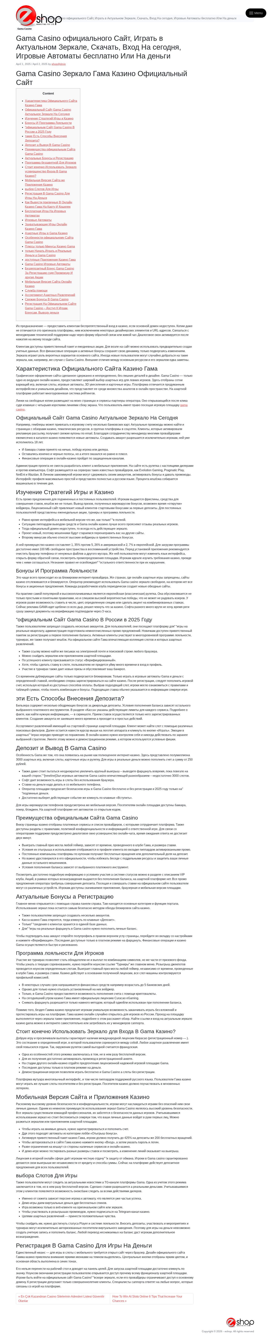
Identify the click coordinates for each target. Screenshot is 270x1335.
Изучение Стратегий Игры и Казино (49, 118)
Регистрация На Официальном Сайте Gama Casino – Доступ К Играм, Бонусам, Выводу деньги (50, 308)
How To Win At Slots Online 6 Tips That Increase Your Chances (147, 1298)
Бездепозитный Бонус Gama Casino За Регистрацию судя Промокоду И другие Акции (49, 273)
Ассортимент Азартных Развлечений (50, 295)
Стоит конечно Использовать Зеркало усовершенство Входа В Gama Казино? (51, 171)
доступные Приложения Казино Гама (50, 259)
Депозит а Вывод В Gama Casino (47, 145)
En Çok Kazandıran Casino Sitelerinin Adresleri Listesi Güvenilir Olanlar (61, 1298)
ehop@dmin (59, 64)
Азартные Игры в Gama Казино (46, 233)
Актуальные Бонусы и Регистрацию (49, 158)
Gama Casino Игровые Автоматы (47, 264)
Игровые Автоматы (38, 220)
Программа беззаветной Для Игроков (50, 162)
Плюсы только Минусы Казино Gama (50, 246)
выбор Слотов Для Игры (42, 189)
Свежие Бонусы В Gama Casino (47, 299)
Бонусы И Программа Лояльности (48, 122)
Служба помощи (36, 290)
